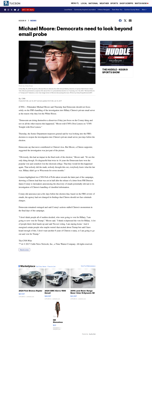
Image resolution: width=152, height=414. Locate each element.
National (93, 3)
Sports (114, 3)
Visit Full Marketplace (88, 266)
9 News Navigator (104, 9)
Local (84, 3)
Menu (74, 3)
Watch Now (141, 3)
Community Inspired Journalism (85, 9)
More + (144, 9)
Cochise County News (132, 9)
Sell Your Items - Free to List (45, 266)
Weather (104, 3)
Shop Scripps (126, 3)
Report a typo (24, 250)
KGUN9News (5, 10)
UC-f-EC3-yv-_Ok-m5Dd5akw (15, 10)
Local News (68, 9)
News (33, 21)
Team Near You (117, 9)
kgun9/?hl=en (9, 10)
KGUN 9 (22, 21)
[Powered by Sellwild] (92, 334)
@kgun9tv (19, 10)
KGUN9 (12, 10)
